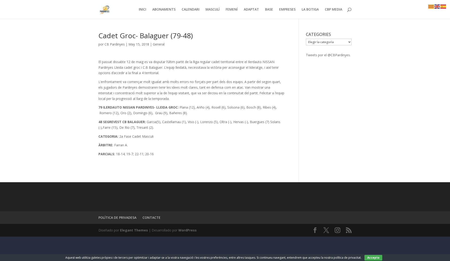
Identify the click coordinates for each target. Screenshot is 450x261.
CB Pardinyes (115, 44)
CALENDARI (190, 9)
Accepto (373, 258)
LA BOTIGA (310, 9)
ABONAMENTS (164, 9)
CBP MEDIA (333, 9)
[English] (437, 6)
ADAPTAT (251, 9)
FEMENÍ (232, 9)
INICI (142, 9)
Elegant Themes (134, 230)
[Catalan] (431, 6)
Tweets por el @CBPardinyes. (328, 55)
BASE (269, 9)
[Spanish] (443, 6)
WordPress (187, 230)
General (159, 44)
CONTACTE (151, 217)
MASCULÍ (213, 9)
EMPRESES (287, 9)
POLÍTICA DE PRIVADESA (117, 217)
